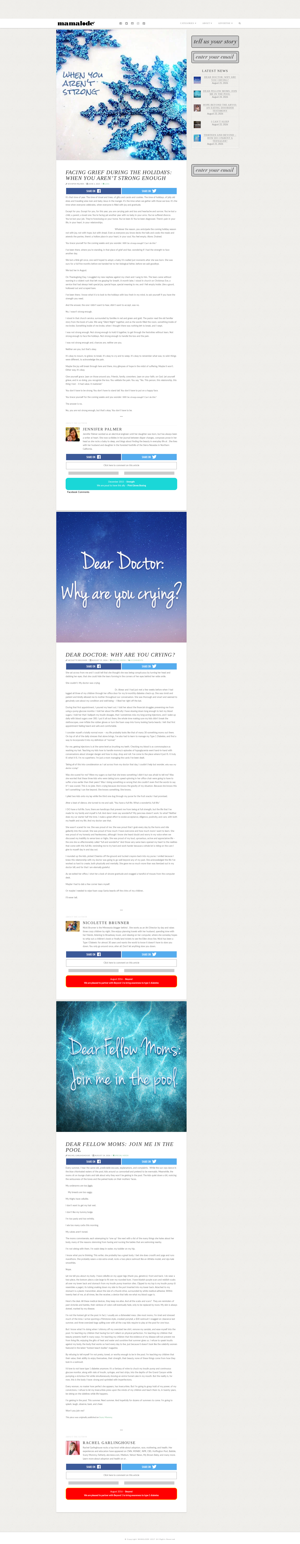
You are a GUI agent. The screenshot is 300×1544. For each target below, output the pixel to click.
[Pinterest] (144, 23)
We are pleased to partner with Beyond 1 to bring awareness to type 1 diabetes (121, 983)
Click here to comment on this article (121, 465)
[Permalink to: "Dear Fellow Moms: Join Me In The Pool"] (121, 1066)
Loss (106, 184)
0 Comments (136, 660)
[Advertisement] (150, 9)
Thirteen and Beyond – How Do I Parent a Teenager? (220, 138)
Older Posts (121, 1517)
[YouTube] (132, 23)
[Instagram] (138, 23)
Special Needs (119, 660)
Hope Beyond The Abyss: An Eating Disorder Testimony (220, 107)
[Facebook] (121, 23)
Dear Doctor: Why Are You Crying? (120, 655)
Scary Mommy (105, 1417)
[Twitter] (126, 23)
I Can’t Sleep (220, 121)
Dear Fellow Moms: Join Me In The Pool (120, 1147)
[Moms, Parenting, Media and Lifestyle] (75, 23)
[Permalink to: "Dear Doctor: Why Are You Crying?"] (121, 577)
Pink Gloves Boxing (137, 486)
